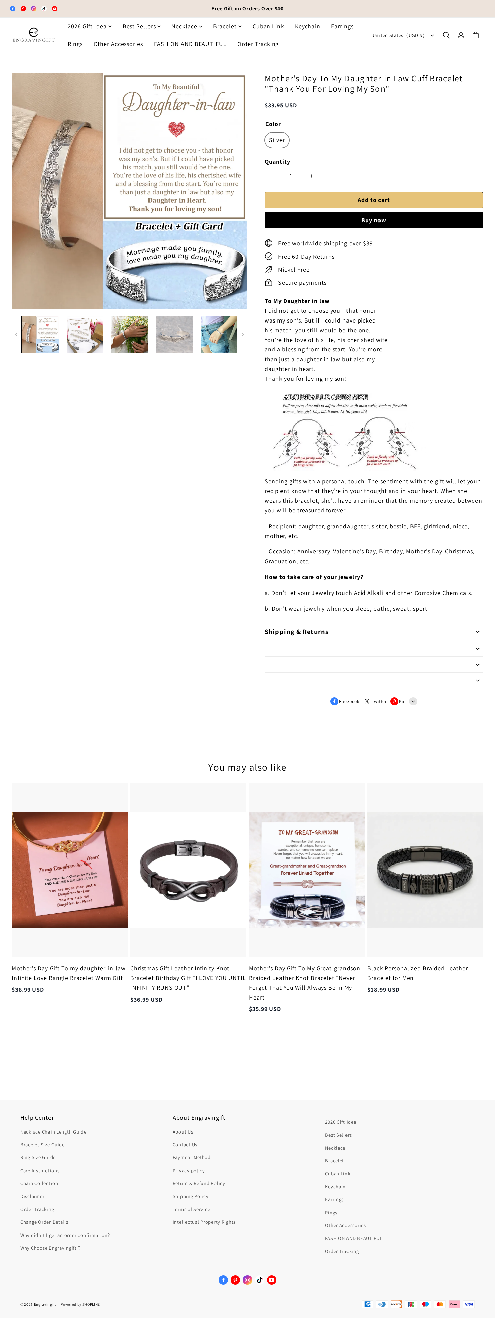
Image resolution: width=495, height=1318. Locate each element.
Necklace (184, 26)
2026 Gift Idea (87, 26)
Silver (277, 140)
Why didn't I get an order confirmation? (65, 1235)
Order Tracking (258, 44)
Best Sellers (139, 26)
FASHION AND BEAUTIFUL (190, 44)
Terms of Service (191, 1209)
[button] (446, 35)
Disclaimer (32, 1196)
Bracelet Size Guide (42, 1144)
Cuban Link (268, 26)
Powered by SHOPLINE (80, 1304)
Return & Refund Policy (199, 1183)
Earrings (342, 26)
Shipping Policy (191, 1196)
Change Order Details (44, 1222)
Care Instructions (39, 1170)
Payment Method (192, 1157)
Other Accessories (118, 44)
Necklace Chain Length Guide (53, 1131)
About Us (183, 1131)
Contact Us (185, 1144)
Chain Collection (39, 1183)
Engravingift (45, 1304)
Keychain (307, 26)
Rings (75, 44)
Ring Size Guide (38, 1157)
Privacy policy (189, 1170)
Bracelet (225, 26)
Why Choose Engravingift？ (51, 1248)
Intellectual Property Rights (204, 1222)
